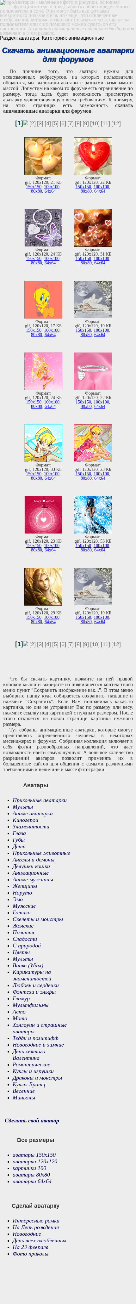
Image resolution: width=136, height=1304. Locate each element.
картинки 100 (29, 1168)
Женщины (25, 886)
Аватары (35, 785)
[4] (48, 123)
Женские (23, 926)
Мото (20, 1018)
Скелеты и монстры (38, 919)
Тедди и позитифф (36, 1038)
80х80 (36, 191)
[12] (116, 123)
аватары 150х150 (34, 1155)
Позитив (23, 932)
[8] (78, 123)
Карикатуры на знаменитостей (32, 975)
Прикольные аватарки (40, 800)
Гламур (21, 998)
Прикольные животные (41, 853)
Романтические (31, 1064)
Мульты (23, 807)
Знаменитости (31, 826)
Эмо (18, 899)
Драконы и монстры (37, 1078)
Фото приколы (30, 1253)
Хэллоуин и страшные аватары (40, 1028)
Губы (19, 840)
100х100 (51, 186)
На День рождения (36, 1227)
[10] (95, 123)
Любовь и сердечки (36, 985)
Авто (19, 1011)
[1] (19, 123)
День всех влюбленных (39, 1240)
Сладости (25, 939)
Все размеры (35, 1140)
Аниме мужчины (33, 879)
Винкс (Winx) (28, 965)
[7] (70, 123)
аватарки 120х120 (35, 1161)
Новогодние (27, 1234)
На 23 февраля (30, 1247)
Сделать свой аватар (32, 1120)
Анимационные (31, 873)
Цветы (21, 952)
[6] (63, 123)
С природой (27, 945)
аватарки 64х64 (32, 1181)
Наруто (22, 892)
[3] (40, 123)
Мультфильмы (30, 1005)
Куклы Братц (29, 1084)
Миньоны (24, 1097)
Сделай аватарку (35, 1206)
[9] (86, 123)
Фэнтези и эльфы (34, 992)
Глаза (19, 833)
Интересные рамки (36, 1220)
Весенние (24, 1091)
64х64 (50, 191)
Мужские (24, 906)
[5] (55, 123)
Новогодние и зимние (38, 1045)
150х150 (33, 186)
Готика (22, 912)
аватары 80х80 (31, 1174)
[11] (105, 123)
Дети (19, 846)
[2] (32, 123)
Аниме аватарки (33, 813)
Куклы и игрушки (33, 1071)
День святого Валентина (29, 1054)
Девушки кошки (31, 866)
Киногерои (25, 820)
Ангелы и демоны (33, 859)
